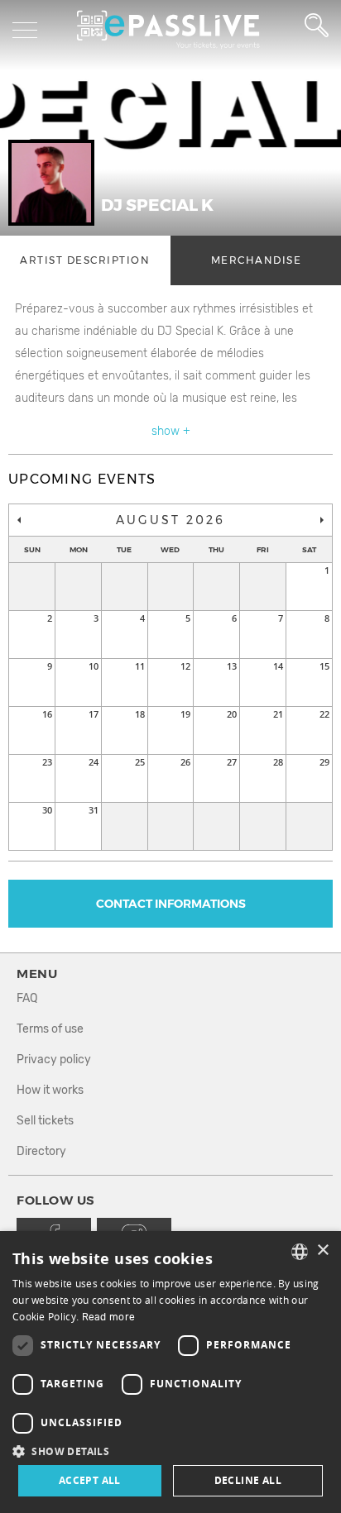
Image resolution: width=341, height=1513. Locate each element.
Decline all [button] (247, 1480)
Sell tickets (45, 1121)
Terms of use (50, 1029)
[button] (170, 1450)
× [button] (322, 1250)
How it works (50, 1090)
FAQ (27, 998)
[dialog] (170, 1372)
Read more (109, 1317)
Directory (41, 1151)
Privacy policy (54, 1059)
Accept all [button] (90, 1480)
